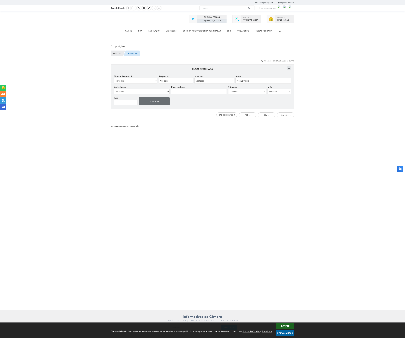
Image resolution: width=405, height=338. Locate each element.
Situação (232, 87)
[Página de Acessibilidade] (159, 8)
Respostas (163, 76)
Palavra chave (178, 87)
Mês (270, 87)
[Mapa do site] (154, 8)
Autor (238, 76)
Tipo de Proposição (123, 76)
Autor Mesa (120, 87)
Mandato (198, 76)
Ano (116, 97)
